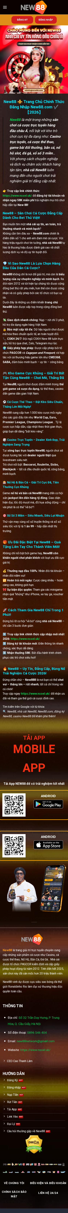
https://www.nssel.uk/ (17, 195)
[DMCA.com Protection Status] (34, 1144)
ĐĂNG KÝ (22, 19)
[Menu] (5, 7)
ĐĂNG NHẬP (46, 19)
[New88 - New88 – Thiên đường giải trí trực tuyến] (34, 7)
